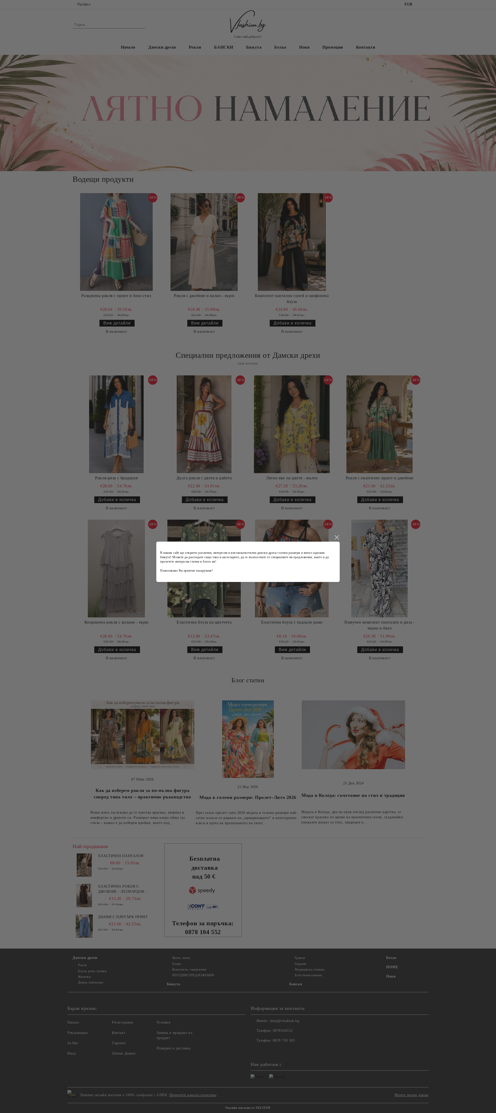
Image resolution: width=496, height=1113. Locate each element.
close (337, 537)
